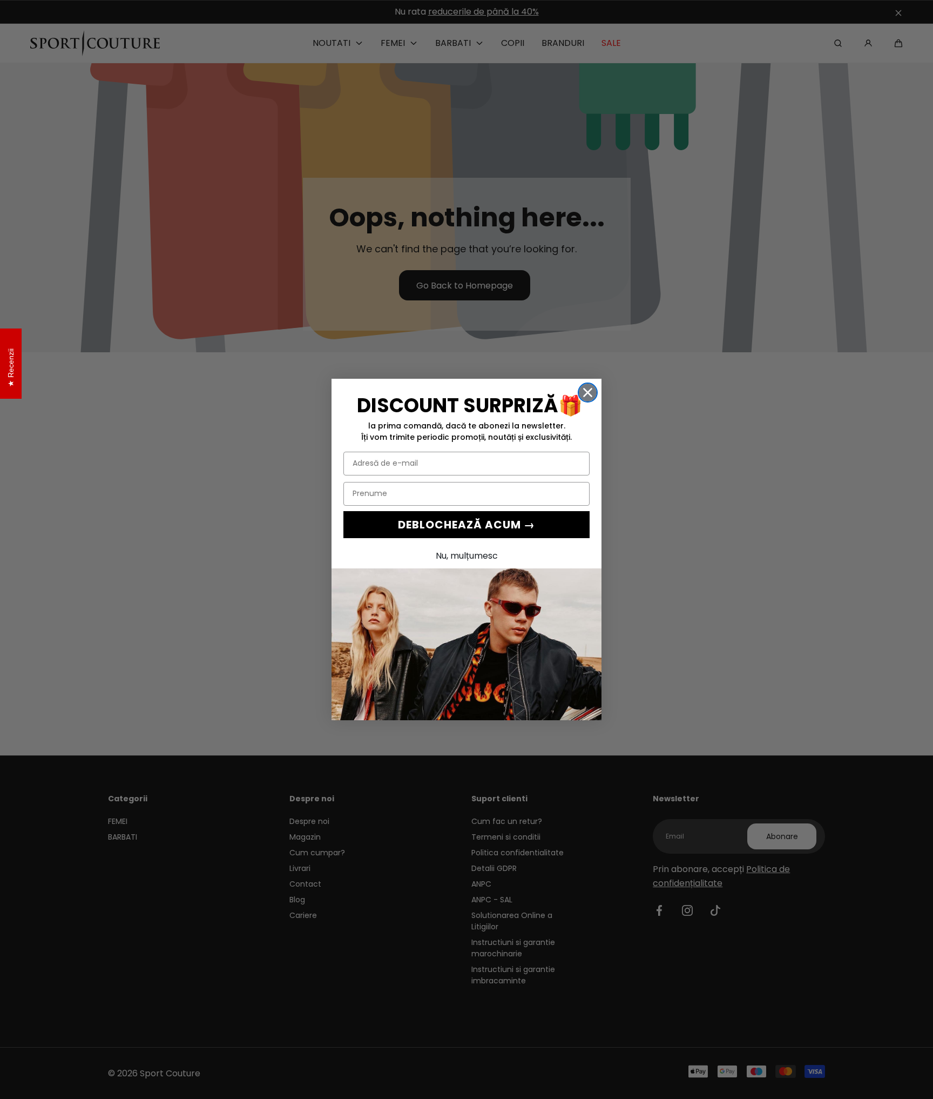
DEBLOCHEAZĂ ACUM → (466, 524)
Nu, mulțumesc (467, 556)
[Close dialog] (587, 392)
